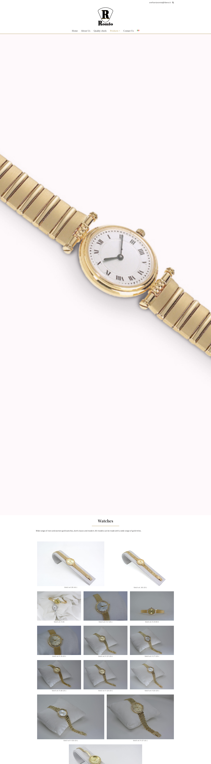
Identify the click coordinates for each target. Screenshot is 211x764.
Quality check (100, 31)
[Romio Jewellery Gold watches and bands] (105, 16)
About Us (85, 31)
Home (75, 31)
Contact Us (128, 31)
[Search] (173, 2)
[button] (119, 30)
